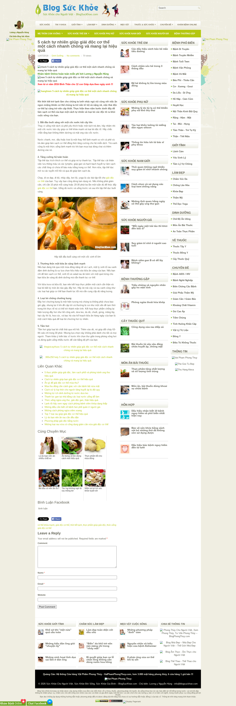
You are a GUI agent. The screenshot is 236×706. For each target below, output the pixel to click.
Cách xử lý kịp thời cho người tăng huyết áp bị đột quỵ (72, 389)
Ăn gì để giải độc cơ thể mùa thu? (62, 382)
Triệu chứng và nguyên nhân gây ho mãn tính (148, 286)
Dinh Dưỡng (109, 24)
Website (42, 595)
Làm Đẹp (92, 24)
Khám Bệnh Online (187, 25)
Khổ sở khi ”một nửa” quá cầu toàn (58, 631)
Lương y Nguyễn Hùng (160, 683)
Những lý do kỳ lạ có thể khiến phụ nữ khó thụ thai (149, 109)
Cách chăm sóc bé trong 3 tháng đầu (146, 67)
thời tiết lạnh (76, 525)
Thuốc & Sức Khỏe (145, 24)
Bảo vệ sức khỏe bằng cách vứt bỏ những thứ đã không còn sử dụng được (148, 430)
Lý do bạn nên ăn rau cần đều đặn (62, 417)
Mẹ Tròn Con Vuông (50, 33)
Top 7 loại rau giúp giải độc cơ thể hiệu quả (66, 414)
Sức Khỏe (45, 25)
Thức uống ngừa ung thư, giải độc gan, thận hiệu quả (71, 400)
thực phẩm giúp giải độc (94, 525)
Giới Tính (77, 24)
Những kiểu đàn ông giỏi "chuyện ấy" (60, 644)
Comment (42, 543)
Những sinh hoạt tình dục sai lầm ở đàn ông (60, 658)
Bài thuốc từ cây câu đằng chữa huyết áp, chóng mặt (147, 345)
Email (41, 584)
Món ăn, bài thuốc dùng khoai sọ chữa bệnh (149, 387)
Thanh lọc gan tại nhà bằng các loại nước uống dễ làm (72, 396)
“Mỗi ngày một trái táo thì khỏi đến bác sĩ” (149, 227)
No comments (73, 56)
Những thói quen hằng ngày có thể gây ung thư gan (148, 202)
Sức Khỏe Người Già (157, 33)
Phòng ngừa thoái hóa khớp (148, 302)
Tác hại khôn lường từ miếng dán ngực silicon (148, 126)
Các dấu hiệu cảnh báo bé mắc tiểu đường (149, 50)
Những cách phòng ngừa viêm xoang (63, 410)
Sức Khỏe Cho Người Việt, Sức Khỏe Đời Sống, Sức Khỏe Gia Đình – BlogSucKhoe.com (91, 683)
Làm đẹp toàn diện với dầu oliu (99, 631)
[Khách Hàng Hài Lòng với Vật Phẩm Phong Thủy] (184, 357)
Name (41, 573)
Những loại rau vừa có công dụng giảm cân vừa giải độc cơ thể (76, 424)
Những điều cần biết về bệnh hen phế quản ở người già (72, 407)
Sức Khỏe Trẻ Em (78, 33)
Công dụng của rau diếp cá (147, 327)
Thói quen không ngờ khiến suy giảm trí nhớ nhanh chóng (149, 168)
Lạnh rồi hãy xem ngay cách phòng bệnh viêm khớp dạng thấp (76, 403)
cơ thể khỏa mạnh (46, 525)
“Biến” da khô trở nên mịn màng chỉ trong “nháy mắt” (99, 646)
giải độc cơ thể (45, 188)
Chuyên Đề (166, 24)
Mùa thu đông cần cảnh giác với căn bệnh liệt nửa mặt (72, 386)
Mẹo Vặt (124, 25)
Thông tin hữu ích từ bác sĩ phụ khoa (147, 143)
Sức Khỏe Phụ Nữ (104, 33)
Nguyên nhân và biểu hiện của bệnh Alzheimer (141, 644)
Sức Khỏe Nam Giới (130, 33)
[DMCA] (101, 701)
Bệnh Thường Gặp (184, 33)
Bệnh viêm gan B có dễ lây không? (147, 261)
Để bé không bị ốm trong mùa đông (149, 84)
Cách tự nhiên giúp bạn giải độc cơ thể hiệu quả (69, 379)
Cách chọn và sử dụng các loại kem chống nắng (147, 185)
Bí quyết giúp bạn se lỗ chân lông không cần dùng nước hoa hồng (100, 659)
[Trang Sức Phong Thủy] (77, 350)
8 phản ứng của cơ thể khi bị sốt (140, 658)
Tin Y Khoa (60, 25)
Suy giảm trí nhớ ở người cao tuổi (148, 244)
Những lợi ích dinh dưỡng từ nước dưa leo (66, 393)
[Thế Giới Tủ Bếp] (184, 364)
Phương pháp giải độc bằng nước (62, 421)
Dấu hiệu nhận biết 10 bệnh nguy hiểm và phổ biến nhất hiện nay (148, 413)
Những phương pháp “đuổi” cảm (140, 631)
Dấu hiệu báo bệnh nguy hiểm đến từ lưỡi (149, 446)
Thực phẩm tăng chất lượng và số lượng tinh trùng (148, 370)
